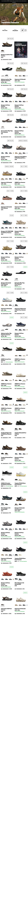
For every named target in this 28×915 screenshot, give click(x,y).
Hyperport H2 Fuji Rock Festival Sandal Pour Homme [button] (21, 157)
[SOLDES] (20, 272)
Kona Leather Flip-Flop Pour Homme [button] (7, 131)
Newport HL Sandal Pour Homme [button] (6, 283)
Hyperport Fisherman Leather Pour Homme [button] (20, 309)
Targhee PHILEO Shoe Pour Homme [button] (20, 484)
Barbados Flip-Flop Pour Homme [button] (20, 283)
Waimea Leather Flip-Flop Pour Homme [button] (6, 80)
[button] (2, 5)
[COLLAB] (7, 221)
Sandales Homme (10, 23)
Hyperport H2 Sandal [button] (20, 79)
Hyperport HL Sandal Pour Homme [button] (6, 207)
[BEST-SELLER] (7, 44)
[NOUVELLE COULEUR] (20, 146)
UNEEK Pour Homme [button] (20, 182)
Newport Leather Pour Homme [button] (7, 55)
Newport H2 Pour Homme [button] (5, 106)
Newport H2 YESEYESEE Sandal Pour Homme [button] (7, 232)
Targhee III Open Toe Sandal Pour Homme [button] (6, 433)
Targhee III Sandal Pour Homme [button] (20, 433)
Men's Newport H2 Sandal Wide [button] (5, 508)
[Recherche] (23, 5)
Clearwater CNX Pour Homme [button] (6, 609)
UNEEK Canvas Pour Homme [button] (6, 360)
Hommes (3, 20)
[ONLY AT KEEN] (20, 172)
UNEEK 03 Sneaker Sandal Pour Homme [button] (6, 484)
